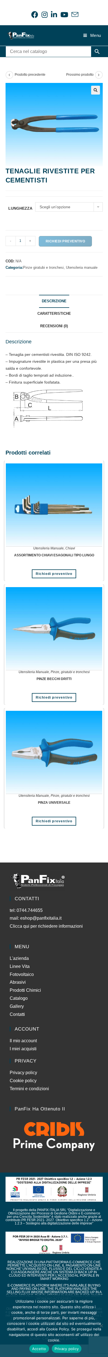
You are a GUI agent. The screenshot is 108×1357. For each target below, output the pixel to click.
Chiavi (70, 548)
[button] (95, 90)
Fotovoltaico (22, 974)
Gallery (17, 1006)
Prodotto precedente (30, 75)
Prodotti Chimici (25, 990)
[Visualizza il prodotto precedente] (9, 75)
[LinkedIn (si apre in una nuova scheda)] (54, 14)
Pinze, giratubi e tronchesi (70, 672)
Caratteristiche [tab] (54, 314)
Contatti (17, 1014)
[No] (101, 1325)
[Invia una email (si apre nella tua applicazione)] (74, 14)
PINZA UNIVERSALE (54, 803)
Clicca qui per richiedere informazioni (47, 926)
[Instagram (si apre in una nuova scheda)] (44, 14)
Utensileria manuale (81, 267)
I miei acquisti (23, 1048)
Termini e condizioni (29, 1088)
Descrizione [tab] (54, 301)
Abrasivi (18, 982)
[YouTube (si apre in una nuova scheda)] (64, 14)
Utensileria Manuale (48, 548)
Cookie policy (23, 1080)
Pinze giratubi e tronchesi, (44, 267)
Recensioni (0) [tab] (54, 326)
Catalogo (19, 998)
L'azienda (19, 958)
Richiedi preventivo (65, 241)
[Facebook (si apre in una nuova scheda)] (35, 14)
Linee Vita (20, 966)
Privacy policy (23, 1072)
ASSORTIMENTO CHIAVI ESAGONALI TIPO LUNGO (54, 555)
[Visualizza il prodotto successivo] (99, 75)
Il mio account (23, 1040)
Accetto (39, 1348)
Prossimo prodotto (80, 75)
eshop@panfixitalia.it (40, 918)
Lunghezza (20, 208)
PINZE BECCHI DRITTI (54, 679)
